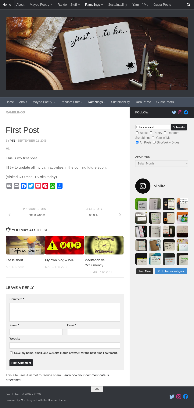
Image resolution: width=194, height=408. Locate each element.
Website (14, 338)
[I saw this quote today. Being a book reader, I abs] (141, 204)
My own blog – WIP (59, 260)
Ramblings (92, 4)
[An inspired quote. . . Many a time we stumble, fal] (141, 218)
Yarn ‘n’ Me (140, 4)
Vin (12, 140)
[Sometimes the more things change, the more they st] (169, 218)
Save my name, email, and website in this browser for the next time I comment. (66, 352)
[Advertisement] (161, 309)
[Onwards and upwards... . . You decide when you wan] (141, 245)
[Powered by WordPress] (22, 400)
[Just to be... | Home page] (97, 53)
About (20, 4)
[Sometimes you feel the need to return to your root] (155, 245)
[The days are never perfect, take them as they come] (183, 218)
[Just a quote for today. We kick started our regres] (183, 245)
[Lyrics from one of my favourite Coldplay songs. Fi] (169, 259)
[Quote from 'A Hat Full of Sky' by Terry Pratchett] (141, 231)
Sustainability (117, 4)
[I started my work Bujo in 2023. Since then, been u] (183, 231)
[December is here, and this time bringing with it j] (169, 204)
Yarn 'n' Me (163, 137)
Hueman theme (57, 400)
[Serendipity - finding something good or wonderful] (183, 259)
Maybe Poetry (39, 4)
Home (7, 4)
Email (71, 325)
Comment (16, 299)
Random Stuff (67, 4)
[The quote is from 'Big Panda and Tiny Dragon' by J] (155, 231)
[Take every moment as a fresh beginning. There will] (169, 231)
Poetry (158, 132)
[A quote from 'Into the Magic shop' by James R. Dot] (183, 204)
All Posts (146, 142)
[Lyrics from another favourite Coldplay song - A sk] (141, 259)
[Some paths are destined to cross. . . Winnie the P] (155, 204)
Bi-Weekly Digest (168, 142)
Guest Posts (162, 4)
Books (144, 132)
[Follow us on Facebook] (186, 112)
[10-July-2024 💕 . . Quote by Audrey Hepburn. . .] (155, 259)
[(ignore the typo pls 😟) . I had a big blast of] (169, 245)
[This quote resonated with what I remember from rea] (155, 218)
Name (14, 325)
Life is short (14, 260)
